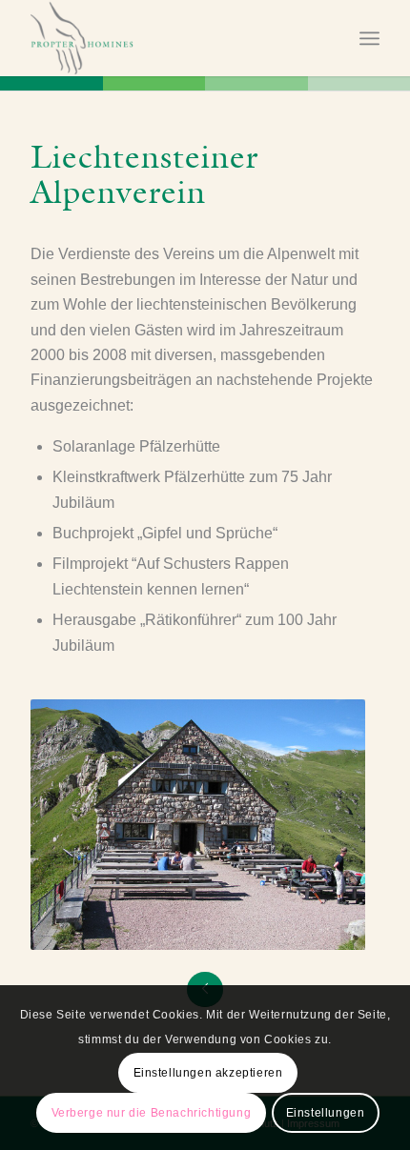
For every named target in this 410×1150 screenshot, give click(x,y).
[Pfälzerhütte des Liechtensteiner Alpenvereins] (198, 824)
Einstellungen (325, 1113)
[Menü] (369, 38)
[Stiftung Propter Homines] (170, 38)
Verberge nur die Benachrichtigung (151, 1113)
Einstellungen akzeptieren (208, 1072)
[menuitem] (369, 38)
